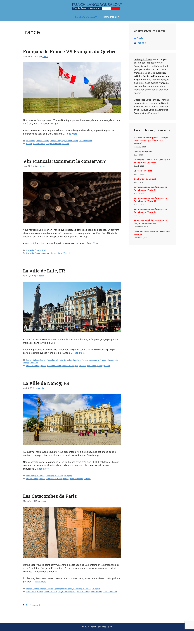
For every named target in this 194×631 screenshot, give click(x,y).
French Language (57, 141)
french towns (68, 365)
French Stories (46, 589)
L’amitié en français (143, 151)
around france (32, 478)
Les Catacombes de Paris (50, 496)
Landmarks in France (78, 360)
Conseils (30, 250)
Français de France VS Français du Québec (70, 51)
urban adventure (110, 591)
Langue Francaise (53, 143)
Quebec (65, 143)
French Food (40, 250)
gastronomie (47, 253)
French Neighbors (60, 360)
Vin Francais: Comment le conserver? (64, 161)
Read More (71, 133)
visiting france (103, 365)
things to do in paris (66, 591)
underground (96, 591)
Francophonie (39, 143)
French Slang (72, 141)
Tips (65, 253)
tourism (82, 365)
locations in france (54, 478)
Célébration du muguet (145, 179)
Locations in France (97, 360)
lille (76, 365)
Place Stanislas (76, 478)
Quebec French (85, 141)
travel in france (83, 591)
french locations (54, 365)
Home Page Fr (111, 16)
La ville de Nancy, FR (46, 383)
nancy (65, 478)
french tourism (50, 591)
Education (30, 141)
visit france (91, 365)
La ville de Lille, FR (44, 271)
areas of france (32, 365)
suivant (34, 605)
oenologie (58, 253)
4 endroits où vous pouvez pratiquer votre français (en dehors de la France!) (151, 140)
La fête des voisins (143, 170)
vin (69, 253)
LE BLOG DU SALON (86, 16)
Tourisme (34, 363)
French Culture (42, 141)
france (29, 143)
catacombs (31, 591)
